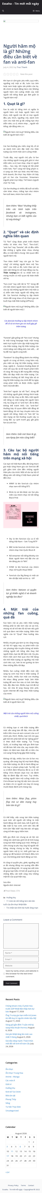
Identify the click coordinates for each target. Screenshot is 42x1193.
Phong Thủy (11, 1099)
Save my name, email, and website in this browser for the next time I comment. (22, 974)
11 (12, 1151)
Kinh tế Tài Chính (13, 1091)
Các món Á (10, 1080)
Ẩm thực (9, 1069)
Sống (8, 1103)
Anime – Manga (12, 1076)
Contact (31, 1185)
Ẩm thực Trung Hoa (14, 1073)
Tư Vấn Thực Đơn (13, 1107)
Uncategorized (12, 1110)
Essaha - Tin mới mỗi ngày (20, 3)
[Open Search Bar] (3, 10)
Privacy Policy (13, 1185)
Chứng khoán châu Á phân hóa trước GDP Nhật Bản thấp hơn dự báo (20, 1009)
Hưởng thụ (11, 897)
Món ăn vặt (10, 1095)
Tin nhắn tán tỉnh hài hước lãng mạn (22, 907)
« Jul (7, 1172)
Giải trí (9, 1084)
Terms (23, 1185)
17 (8, 1156)
